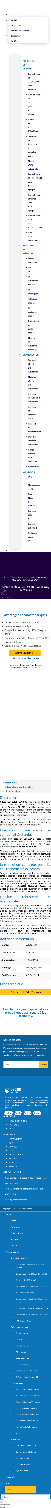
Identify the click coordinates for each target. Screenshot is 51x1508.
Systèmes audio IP (32, 537)
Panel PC (19, 1339)
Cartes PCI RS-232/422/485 (26, 1280)
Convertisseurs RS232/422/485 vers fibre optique (31, 1300)
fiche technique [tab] (12, 791)
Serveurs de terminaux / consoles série (31, 1286)
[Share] (3, 1504)
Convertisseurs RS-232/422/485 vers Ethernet (35, 81)
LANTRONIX (12, 1158)
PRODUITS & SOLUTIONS (17, 1121)
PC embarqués (21, 1352)
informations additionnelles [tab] (19, 787)
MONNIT (11, 1162)
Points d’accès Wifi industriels (27, 1427)
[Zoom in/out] (8, 1504)
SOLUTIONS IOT (14, 1125)
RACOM (11, 1150)
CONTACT (12, 1128)
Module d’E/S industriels (25, 1292)
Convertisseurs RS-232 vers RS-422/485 (31, 1274)
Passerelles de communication (24, 577)
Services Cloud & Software (26, 1452)
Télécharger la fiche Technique (26, 992)
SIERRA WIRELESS (15, 1139)
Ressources (15, 35)
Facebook (8, 1113)
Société (17, 14)
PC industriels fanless (33, 280)
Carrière (14, 1245)
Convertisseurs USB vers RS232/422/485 (31, 1314)
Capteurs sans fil (32, 514)
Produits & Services (17, 48)
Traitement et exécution (19, 1327)
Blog (7, 1483)
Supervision (29, 471)
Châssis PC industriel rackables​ (27, 1377)
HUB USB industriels (23, 1321)
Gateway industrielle (11, 841)
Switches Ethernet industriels (33, 440)
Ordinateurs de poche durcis (26, 1370)
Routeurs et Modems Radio (26, 1408)
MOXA (10, 1143)
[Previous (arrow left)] (1, 1507)
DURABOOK (12, 1166)
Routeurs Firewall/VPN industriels (34, 397)
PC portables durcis (32, 312)
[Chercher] (48, 1497)
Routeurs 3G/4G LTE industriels (27, 1389)
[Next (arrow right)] (3, 1507)
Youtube (28, 1113)
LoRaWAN (5, 928)
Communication (31, 354)
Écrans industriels (22, 1333)
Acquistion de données (19, 1258)
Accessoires (33, 466)
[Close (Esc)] (1, 1504)
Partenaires (15, 25)
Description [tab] (11, 782)
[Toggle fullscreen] (6, 1504)
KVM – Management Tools (26, 1445)
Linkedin (37, 1113)
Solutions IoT (10, 1477)
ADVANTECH (13, 1147)
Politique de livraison (19, 30)
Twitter (18, 1113)
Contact (9, 1489)
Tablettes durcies (22, 1358)
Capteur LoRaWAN (23, 1464)
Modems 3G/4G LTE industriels (27, 1395)
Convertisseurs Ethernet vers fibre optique (32, 1308)
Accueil (6, 577)
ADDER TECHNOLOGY (16, 1154)
